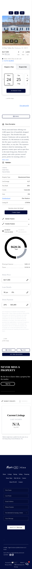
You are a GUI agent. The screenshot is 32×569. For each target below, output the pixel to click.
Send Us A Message (16, 527)
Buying (15, 474)
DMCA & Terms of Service (20, 564)
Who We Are (17, 478)
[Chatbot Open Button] (27, 564)
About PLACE (13, 482)
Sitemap (16, 567)
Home (4, 474)
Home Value (9, 478)
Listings (10, 474)
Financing (26, 474)
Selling (20, 474)
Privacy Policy (8, 564)
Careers (24, 478)
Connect (21, 482)
